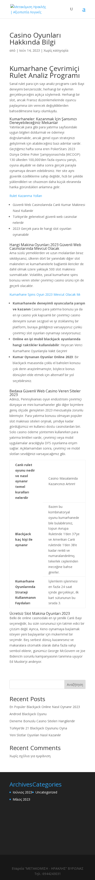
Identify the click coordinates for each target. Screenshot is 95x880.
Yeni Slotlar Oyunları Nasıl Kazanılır (35, 735)
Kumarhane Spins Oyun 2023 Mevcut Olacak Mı (44, 294)
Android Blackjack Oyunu (28, 714)
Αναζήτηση (75, 684)
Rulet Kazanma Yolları (25, 196)
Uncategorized (46, 792)
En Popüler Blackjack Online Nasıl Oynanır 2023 (44, 707)
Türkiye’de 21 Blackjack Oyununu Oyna (38, 728)
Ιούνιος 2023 (22, 792)
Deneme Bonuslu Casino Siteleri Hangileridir (42, 721)
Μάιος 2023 (21, 799)
